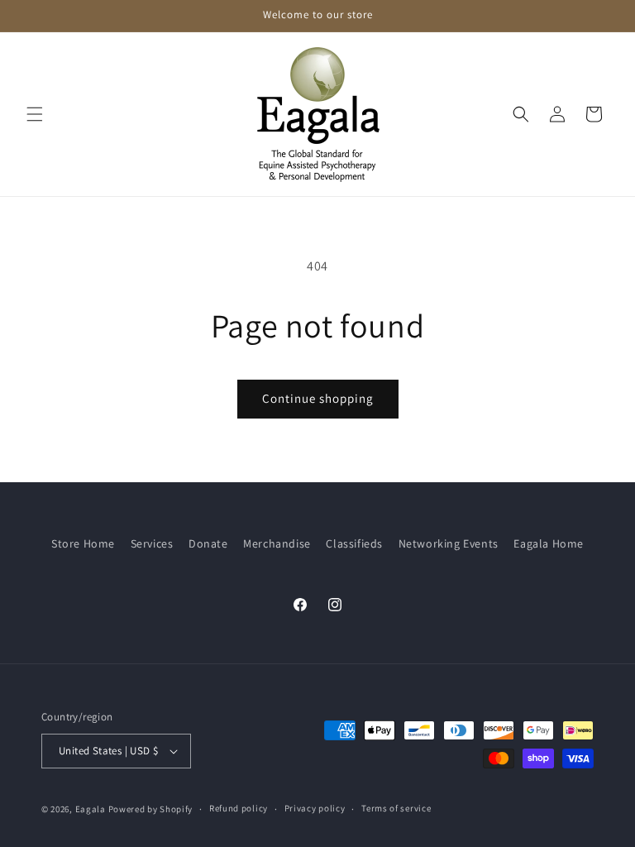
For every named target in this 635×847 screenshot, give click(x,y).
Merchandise (277, 543)
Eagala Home (548, 543)
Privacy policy (315, 808)
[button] (35, 114)
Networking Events (449, 543)
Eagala (90, 809)
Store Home (83, 543)
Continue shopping (318, 398)
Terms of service (396, 808)
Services (152, 543)
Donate (208, 543)
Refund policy (238, 808)
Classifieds (354, 543)
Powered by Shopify (150, 809)
